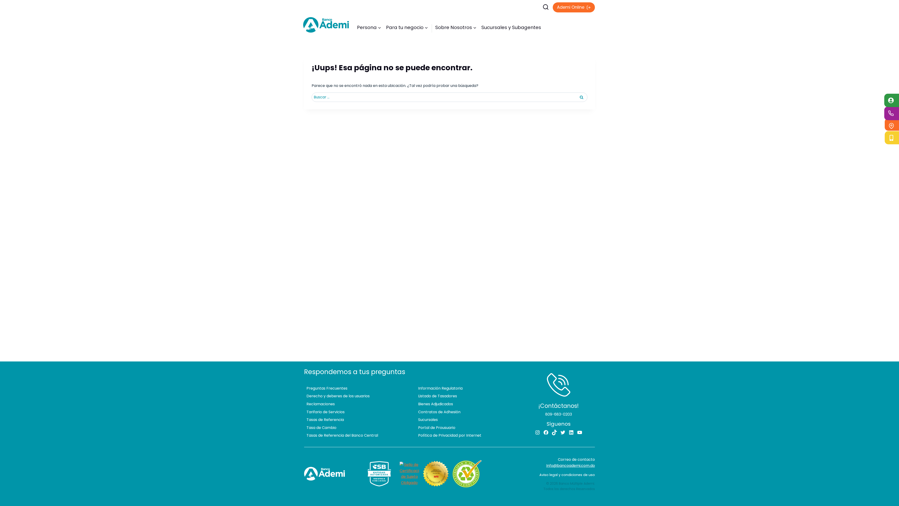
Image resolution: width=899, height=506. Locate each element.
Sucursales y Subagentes (511, 27)
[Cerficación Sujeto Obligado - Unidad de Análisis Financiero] (409, 474)
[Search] (493, 7)
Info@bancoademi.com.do (570, 465)
